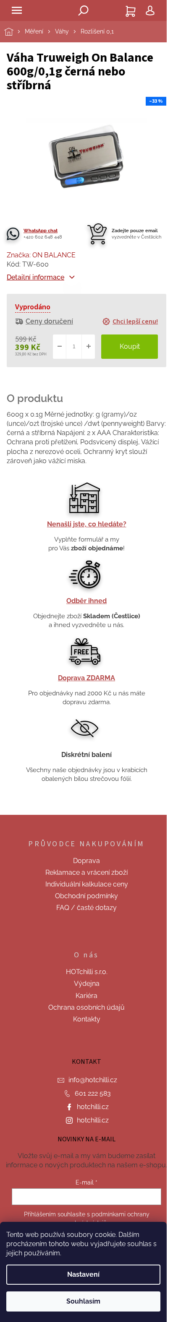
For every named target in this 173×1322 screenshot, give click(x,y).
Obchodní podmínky (86, 896)
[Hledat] (83, 10)
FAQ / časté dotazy (86, 908)
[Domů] (14, 31)
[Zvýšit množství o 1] (88, 346)
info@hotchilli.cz (92, 1080)
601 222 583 (93, 1093)
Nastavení (83, 1274)
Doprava (86, 861)
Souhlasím (83, 1301)
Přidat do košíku (129, 346)
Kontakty (86, 1019)
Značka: (41, 255)
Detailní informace (35, 277)
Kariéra (86, 996)
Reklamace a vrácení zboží (86, 872)
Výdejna (87, 984)
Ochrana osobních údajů (86, 1007)
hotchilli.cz (93, 1107)
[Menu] (16, 10)
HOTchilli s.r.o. (86, 972)
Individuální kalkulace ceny (86, 884)
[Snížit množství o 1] (59, 346)
